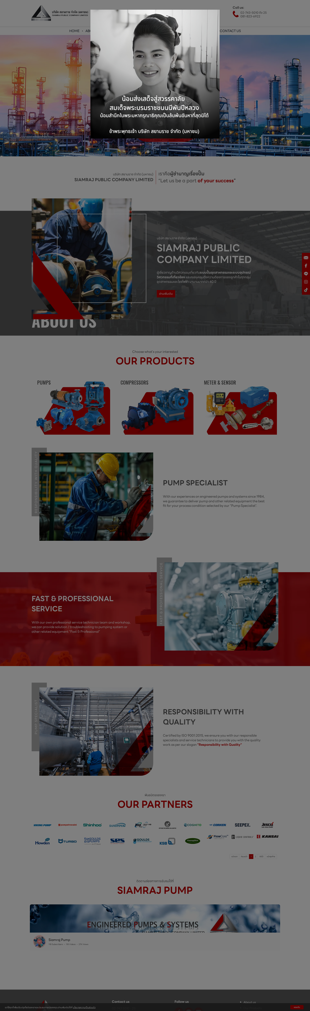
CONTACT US (230, 30)
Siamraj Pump (59, 939)
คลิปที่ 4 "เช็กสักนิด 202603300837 (216, 1002)
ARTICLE (186, 30)
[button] (33, 987)
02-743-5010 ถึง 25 (253, 12)
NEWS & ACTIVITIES (158, 30)
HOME (74, 30)
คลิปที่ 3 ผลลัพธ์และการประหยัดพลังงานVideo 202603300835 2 (66, 1002)
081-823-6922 (250, 16)
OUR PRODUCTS (121, 30)
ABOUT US (93, 30)
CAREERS (206, 30)
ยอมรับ (297, 1007)
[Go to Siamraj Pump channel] (39, 941)
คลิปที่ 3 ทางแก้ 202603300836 (132, 1002)
